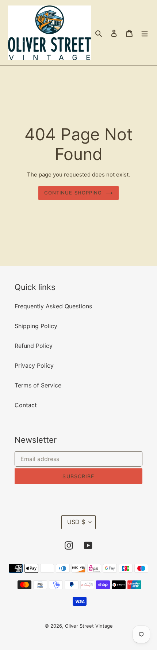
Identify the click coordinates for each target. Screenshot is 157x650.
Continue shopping (73, 193)
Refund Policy (34, 345)
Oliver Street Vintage (89, 626)
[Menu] (144, 33)
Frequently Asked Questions (53, 306)
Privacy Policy (34, 365)
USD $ (76, 521)
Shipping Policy (36, 326)
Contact (26, 405)
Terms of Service (38, 385)
